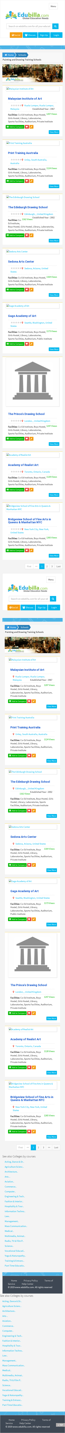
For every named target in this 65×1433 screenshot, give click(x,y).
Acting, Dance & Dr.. (14, 1161)
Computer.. (10, 1191)
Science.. (9, 1245)
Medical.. (9, 1230)
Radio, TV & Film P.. (14, 1240)
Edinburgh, (30, 214)
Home (14, 1280)
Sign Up (44, 35)
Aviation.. (9, 1181)
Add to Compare (16, 126)
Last (58, 566)
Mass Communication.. (16, 1226)
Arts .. (7, 1176)
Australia (14, 163)
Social (17, 35)
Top (61, 1425)
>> (49, 1147)
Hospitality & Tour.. (14, 1206)
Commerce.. (11, 1186)
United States (17, 532)
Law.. (7, 1216)
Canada (46, 471)
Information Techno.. (15, 1211)
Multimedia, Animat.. (15, 1235)
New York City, (31, 529)
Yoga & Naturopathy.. (15, 1255)
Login (56, 35)
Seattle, (28, 322)
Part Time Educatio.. (15, 1265)
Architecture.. (11, 1171)
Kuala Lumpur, (31, 105)
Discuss (31, 35)
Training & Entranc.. (14, 1260)
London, (28, 420)
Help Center (27, 1283)
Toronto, (28, 471)
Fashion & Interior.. (14, 1201)
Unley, (27, 159)
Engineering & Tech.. (15, 1196)
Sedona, (28, 268)
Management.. (12, 1221)
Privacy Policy (31, 1280)
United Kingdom (45, 214)
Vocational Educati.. (15, 1250)
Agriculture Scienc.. (14, 1166)
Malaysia (14, 108)
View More (54, 132)
